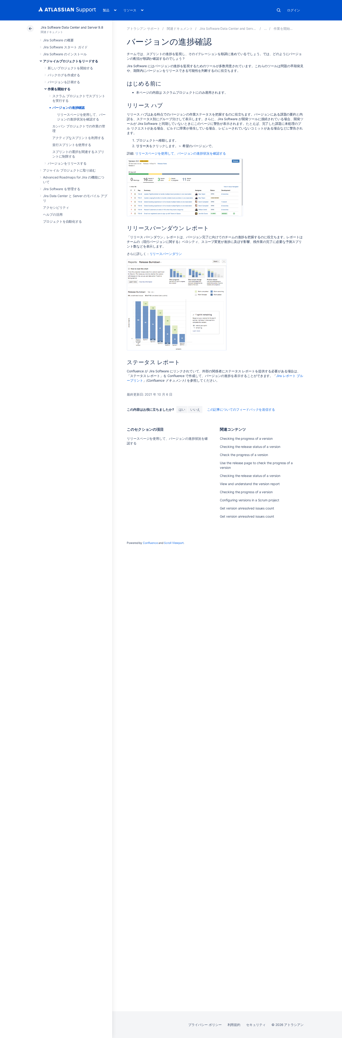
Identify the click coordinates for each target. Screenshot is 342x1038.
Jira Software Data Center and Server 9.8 (72, 27)
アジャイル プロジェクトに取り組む (69, 170)
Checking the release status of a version (250, 447)
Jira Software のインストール (65, 54)
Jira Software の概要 (58, 40)
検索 (278, 10)
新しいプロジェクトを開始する (70, 68)
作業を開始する (59, 89)
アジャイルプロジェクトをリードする (70, 61)
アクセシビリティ (56, 207)
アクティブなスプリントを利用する (78, 138)
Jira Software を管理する (61, 189)
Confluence (150, 543)
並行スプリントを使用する (71, 145)
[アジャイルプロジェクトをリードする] (265, 28)
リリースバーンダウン (166, 254)
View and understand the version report (249, 484)
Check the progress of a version (244, 455)
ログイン (293, 10)
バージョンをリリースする (67, 163)
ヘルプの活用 (53, 214)
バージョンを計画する (64, 82)
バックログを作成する (64, 75)
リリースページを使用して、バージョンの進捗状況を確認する (180, 153)
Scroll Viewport (174, 543)
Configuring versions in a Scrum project (249, 500)
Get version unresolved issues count (247, 508)
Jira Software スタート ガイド (65, 47)
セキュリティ (256, 1025)
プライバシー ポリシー (204, 1025)
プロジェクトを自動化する (62, 221)
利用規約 (234, 1025)
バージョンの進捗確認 (68, 107)
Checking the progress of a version (246, 438)
